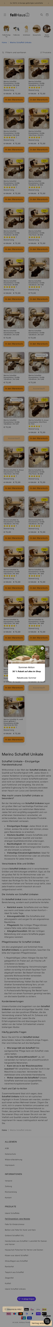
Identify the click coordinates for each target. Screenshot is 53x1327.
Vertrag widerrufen (41, 1323)
